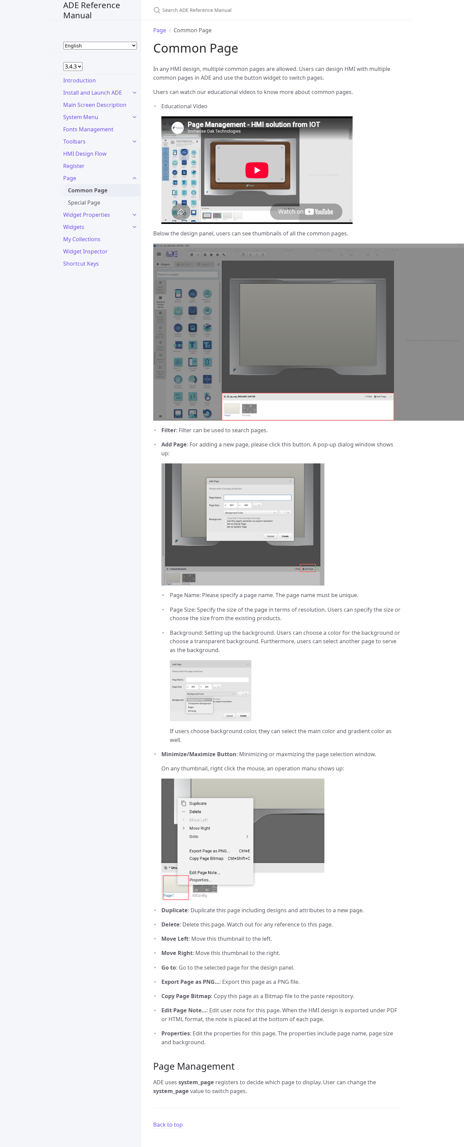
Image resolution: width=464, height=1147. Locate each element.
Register (74, 166)
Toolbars (74, 141)
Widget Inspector (85, 251)
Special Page (84, 202)
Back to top (168, 1124)
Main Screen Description (94, 105)
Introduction (79, 80)
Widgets (73, 227)
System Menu (80, 117)
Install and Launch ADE (92, 92)
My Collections (82, 239)
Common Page (88, 190)
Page (69, 178)
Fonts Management (88, 129)
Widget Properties (86, 214)
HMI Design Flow (85, 153)
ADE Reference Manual (91, 10)
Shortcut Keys (81, 263)
